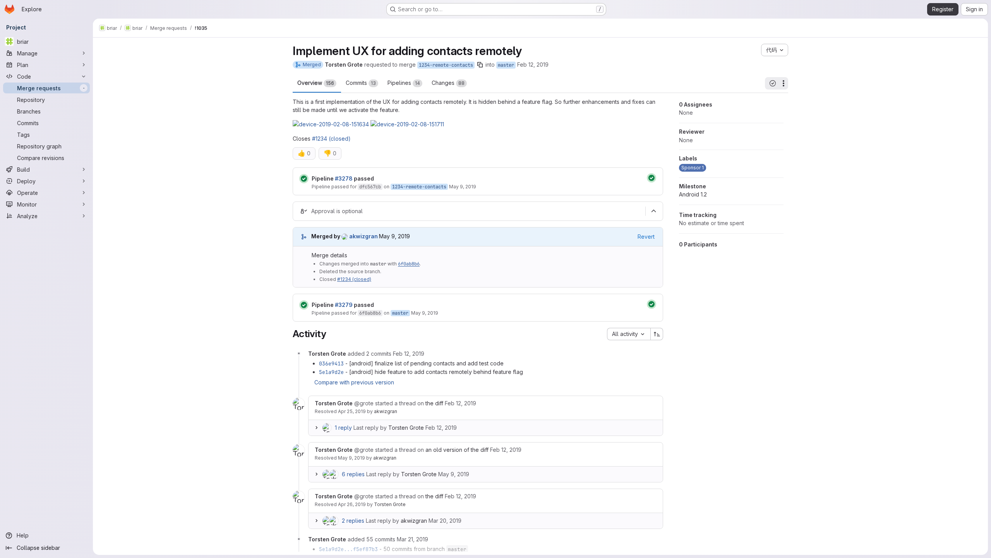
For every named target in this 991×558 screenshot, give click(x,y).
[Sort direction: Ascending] (657, 334)
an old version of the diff (457, 449)
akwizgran (385, 411)
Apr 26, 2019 (352, 504)
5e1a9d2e (331, 372)
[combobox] (628, 334)
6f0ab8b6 (409, 264)
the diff (434, 403)
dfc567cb (370, 187)
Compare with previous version (354, 382)
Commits (361, 82)
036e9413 (331, 363)
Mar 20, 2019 (445, 520)
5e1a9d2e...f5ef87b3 (348, 549)
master (506, 65)
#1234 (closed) (331, 138)
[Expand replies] (316, 427)
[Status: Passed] (304, 178)
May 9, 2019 (462, 186)
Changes (448, 82)
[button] (331, 124)
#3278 (344, 178)
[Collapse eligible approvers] (653, 211)
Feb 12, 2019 (533, 64)
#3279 (344, 304)
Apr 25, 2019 (352, 411)
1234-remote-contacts (446, 65)
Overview (315, 82)
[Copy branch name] (480, 64)
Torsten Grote (406, 427)
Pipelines (403, 82)
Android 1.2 (693, 194)
